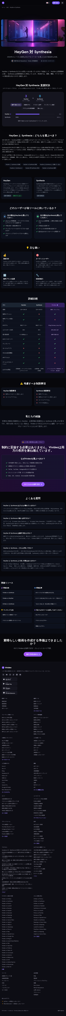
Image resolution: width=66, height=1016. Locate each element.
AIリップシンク (6, 750)
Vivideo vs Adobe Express (8, 962)
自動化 (35, 780)
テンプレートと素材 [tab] (49, 105)
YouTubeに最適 (38, 864)
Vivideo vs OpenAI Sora (8, 934)
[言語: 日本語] (48, 3)
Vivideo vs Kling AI (6, 938)
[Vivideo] (3, 3)
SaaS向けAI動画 (38, 806)
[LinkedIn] (16, 674)
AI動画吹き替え (6, 745)
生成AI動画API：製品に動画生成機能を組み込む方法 (15, 882)
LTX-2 (3, 782)
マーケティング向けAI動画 (40, 799)
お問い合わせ (37, 990)
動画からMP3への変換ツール (9, 729)
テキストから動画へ (39, 743)
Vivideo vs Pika (6, 931)
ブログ (3, 892)
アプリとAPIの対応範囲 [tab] (29, 108)
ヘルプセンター (6, 987)
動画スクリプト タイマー (8, 757)
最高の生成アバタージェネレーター (43, 857)
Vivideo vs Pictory (6, 903)
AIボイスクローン (6, 747)
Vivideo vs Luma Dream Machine (10, 941)
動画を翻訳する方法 (7, 808)
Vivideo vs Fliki (5, 943)
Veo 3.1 (4, 768)
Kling (3, 771)
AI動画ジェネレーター (39, 740)
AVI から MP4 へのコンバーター (10, 720)
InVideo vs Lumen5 (38, 903)
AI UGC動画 (37, 829)
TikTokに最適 (37, 866)
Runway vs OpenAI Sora (40, 917)
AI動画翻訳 (36, 771)
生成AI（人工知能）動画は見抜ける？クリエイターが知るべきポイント (17, 888)
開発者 (35, 978)
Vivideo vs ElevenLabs (7, 964)
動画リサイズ (37, 701)
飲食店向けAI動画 (38, 813)
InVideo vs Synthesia (39, 901)
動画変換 (4, 703)
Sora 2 (3, 766)
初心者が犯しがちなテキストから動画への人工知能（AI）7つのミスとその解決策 (17, 874)
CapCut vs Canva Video (40, 934)
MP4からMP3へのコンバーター (10, 727)
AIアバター (36, 747)
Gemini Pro (5, 785)
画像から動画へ (38, 745)
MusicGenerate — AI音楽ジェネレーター (14, 1003)
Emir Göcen (37, 985)
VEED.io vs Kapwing (39, 931)
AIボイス (36, 750)
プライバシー (37, 992)
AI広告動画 (36, 827)
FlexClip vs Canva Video (40, 929)
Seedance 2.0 (5, 773)
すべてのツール (38, 711)
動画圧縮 (4, 701)
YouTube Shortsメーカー (8, 827)
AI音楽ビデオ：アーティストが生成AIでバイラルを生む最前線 (17, 878)
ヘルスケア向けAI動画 (39, 815)
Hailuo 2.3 (4, 775)
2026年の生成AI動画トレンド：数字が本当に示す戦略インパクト (16, 853)
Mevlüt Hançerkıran (39, 987)
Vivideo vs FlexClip (7, 917)
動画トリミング (38, 703)
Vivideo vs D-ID (6, 959)
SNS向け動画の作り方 (7, 810)
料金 (35, 976)
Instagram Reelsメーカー (8, 829)
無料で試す (56, 3)
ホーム (3, 7)
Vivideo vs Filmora (6, 929)
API (34, 787)
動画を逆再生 (37, 720)
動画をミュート (38, 729)
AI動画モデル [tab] (27, 105)
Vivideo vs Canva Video (8, 920)
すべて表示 (5, 813)
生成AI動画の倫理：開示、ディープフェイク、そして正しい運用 (17, 885)
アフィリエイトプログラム (40, 980)
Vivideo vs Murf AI (6, 966)
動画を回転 (36, 724)
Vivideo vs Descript (7, 913)
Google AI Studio (6, 787)
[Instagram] (10, 674)
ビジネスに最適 (38, 871)
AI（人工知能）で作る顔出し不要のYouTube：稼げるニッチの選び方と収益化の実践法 (16, 868)
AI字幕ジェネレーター (7, 743)
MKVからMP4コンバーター (8, 722)
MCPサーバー (37, 785)
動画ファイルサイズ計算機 (8, 754)
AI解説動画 (36, 834)
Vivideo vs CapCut (6, 922)
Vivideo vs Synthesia (7, 901)
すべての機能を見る (39, 790)
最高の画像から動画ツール (40, 859)
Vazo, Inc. (21, 1010)
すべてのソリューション (40, 817)
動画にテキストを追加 (39, 734)
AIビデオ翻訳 (5, 740)
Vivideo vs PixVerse (7, 948)
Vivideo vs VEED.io (7, 924)
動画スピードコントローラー (41, 717)
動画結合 (36, 706)
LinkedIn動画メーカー (7, 831)
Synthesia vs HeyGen (39, 906)
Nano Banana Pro (6, 789)
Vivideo (8, 667)
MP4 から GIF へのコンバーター (10, 731)
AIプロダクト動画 (38, 824)
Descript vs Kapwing (39, 924)
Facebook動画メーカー (8, 834)
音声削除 (36, 708)
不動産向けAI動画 (38, 803)
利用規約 (36, 994)
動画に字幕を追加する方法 (8, 806)
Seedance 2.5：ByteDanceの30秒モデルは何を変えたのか (16, 850)
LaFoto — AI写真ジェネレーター (12, 1001)
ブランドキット (38, 775)
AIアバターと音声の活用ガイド (10, 803)
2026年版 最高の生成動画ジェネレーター (44, 850)
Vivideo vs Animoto (7, 955)
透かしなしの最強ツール (40, 862)
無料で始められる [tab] (16, 105)
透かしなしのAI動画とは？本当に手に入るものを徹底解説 (16, 872)
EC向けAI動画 (37, 801)
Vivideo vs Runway (7, 908)
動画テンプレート (38, 778)
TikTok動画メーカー (7, 824)
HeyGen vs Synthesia (39, 920)
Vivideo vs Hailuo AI (7, 950)
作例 (3, 983)
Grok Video (5, 780)
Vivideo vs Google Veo (8, 936)
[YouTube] (6, 674)
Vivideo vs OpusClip (7, 945)
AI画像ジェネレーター (39, 754)
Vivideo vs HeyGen (7, 910)
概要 (35, 983)
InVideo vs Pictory (38, 899)
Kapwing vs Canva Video (40, 922)
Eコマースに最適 (38, 873)
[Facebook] (20, 674)
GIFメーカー (5, 708)
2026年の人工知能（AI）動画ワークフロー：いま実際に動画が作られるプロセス (16, 864)
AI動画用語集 (5, 978)
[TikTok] (13, 674)
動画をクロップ (38, 727)
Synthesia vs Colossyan (40, 908)
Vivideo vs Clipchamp (7, 927)
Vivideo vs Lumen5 (7, 906)
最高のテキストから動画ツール (42, 854)
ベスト (35, 876)
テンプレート (5, 980)
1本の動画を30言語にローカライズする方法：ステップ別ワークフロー (17, 857)
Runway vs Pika (38, 915)
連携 (35, 782)
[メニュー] (62, 3)
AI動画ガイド (37, 752)
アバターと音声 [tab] (37, 105)
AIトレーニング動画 (39, 838)
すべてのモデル (6, 792)
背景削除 (4, 706)
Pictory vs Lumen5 (38, 910)
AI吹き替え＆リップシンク (40, 773)
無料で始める (61, 1010)
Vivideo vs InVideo (6, 899)
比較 (7, 7)
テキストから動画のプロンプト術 (10, 801)
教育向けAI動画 (37, 808)
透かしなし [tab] (40, 108)
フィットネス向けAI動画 (40, 810)
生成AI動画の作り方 (7, 799)
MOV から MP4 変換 (7, 717)
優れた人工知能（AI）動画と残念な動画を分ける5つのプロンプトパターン (17, 860)
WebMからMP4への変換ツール (9, 724)
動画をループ (37, 722)
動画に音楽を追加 (38, 731)
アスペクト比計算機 (7, 752)
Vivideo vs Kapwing (7, 915)
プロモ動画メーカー (39, 841)
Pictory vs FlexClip (38, 913)
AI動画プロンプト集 (7, 976)
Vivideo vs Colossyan (7, 952)
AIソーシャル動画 (38, 836)
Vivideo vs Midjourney (7, 957)
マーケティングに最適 (39, 869)
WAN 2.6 (4, 778)
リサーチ (4, 985)
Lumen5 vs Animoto (39, 927)
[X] (3, 674)
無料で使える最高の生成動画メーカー (43, 852)
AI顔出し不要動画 (38, 831)
